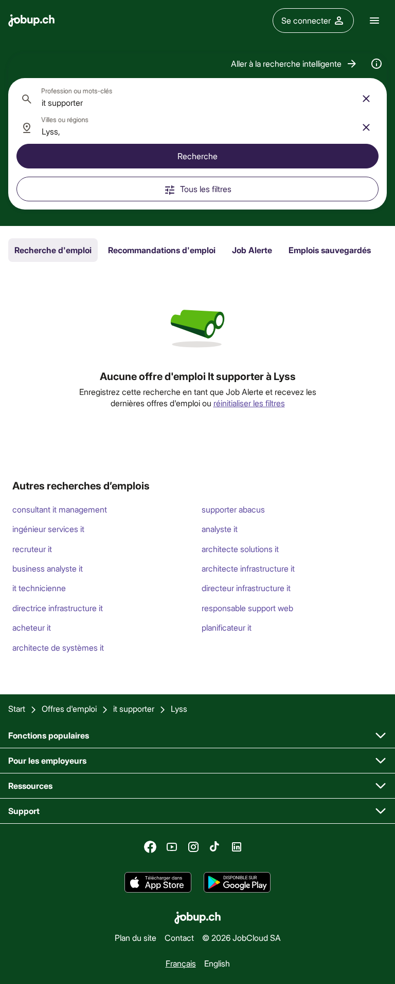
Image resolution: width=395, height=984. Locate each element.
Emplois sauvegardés (330, 250)
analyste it (220, 529)
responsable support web (247, 608)
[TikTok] (215, 847)
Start (16, 708)
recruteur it (32, 549)
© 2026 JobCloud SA (241, 937)
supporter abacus (233, 509)
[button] (294, 63)
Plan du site (135, 937)
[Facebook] (150, 847)
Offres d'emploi (69, 708)
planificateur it (227, 627)
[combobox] (197, 98)
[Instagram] (193, 847)
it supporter (133, 708)
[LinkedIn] (236, 847)
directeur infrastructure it (246, 588)
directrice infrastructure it (57, 608)
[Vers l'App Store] (157, 882)
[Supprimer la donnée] (366, 98)
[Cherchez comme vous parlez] (376, 63)
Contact (179, 937)
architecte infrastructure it (248, 568)
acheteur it (31, 627)
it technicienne (39, 588)
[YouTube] (171, 847)
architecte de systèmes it (58, 647)
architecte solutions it (240, 549)
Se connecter (306, 20)
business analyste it (47, 568)
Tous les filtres (205, 189)
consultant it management (59, 509)
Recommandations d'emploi (162, 250)
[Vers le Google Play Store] (237, 882)
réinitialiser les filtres (249, 403)
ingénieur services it (48, 529)
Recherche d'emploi (53, 250)
